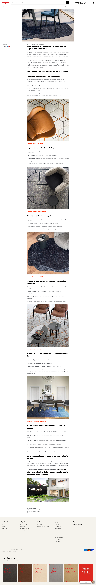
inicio (3, 6)
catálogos (4, 526)
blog (3, 524)
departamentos (59, 537)
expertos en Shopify (12, 551)
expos (56, 533)
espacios (64, 6)
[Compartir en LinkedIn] (7, 46)
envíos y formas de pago (43, 526)
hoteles (57, 524)
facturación (40, 524)
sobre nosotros (23, 524)
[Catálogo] (10, 573)
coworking (57, 541)
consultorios (58, 532)
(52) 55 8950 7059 (79, 3)
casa (56, 535)
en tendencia (9, 6)
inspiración (40, 6)
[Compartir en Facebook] (2, 46)
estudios (57, 530)
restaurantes (58, 526)
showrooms (56, 6)
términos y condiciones (25, 530)
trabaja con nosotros (24, 528)
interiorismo (48, 6)
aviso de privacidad (24, 532)
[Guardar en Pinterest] (9, 46)
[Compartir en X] (4, 46)
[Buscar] (67, 2)
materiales (4, 528)
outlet (34, 6)
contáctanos (22, 526)
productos (18, 6)
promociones (26, 6)
